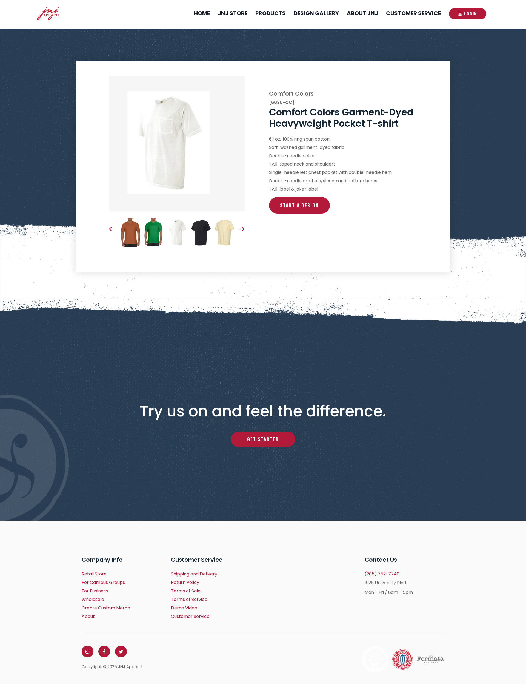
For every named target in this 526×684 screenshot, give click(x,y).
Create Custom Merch (106, 608)
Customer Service (413, 13)
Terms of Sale (186, 591)
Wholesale (93, 599)
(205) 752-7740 (382, 574)
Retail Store (94, 574)
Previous (111, 229)
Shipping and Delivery (194, 574)
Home (202, 13)
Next (242, 229)
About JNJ (362, 13)
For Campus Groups (103, 582)
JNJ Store (232, 13)
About (88, 616)
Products (270, 13)
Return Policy (185, 582)
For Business (95, 591)
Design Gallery (316, 13)
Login (470, 13)
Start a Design (299, 205)
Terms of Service (189, 599)
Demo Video (184, 608)
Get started (263, 439)
